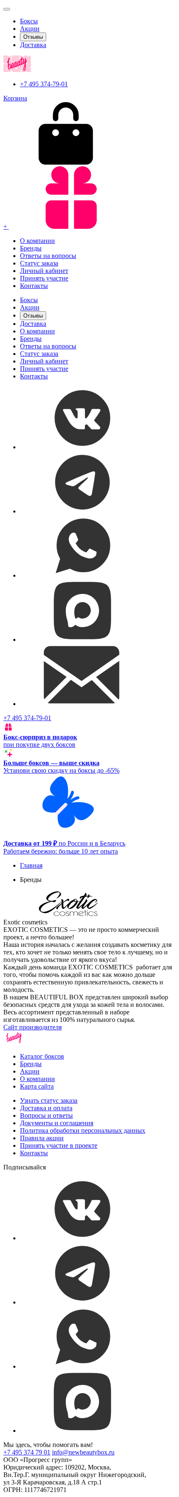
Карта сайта (37, 1086)
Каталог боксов (42, 1056)
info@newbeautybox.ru (83, 1452)
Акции (30, 28)
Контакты (34, 285)
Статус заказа (39, 263)
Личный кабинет (44, 270)
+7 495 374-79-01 (44, 84)
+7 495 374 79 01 (26, 1452)
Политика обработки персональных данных (82, 1130)
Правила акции (42, 1138)
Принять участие (44, 278)
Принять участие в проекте (58, 1145)
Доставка (33, 44)
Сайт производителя (32, 1027)
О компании (37, 240)
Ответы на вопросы (48, 255)
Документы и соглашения (56, 1123)
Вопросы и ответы (46, 1115)
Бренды (31, 248)
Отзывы (33, 37)
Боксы (29, 21)
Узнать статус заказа (48, 1100)
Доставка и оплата (46, 1107)
